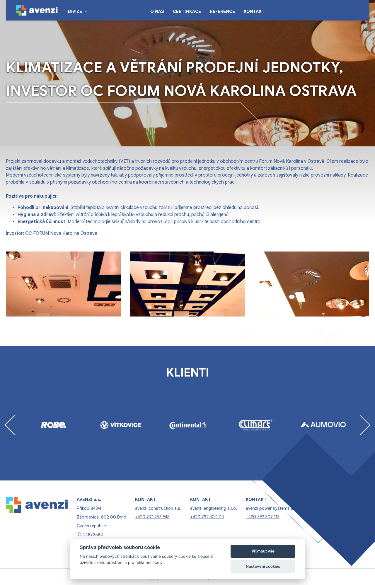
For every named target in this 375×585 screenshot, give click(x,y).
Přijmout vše (263, 551)
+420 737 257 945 (152, 516)
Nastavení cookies (263, 566)
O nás (157, 11)
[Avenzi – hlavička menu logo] (37, 10)
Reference (222, 11)
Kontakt (254, 11)
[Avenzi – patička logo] (37, 521)
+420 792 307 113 (207, 516)
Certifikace (187, 11)
